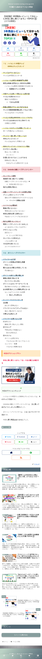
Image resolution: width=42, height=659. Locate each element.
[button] (38, 355)
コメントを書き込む (21, 635)
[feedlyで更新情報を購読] (30, 452)
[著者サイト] (11, 452)
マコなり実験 (7, 427)
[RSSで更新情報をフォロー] (21, 457)
